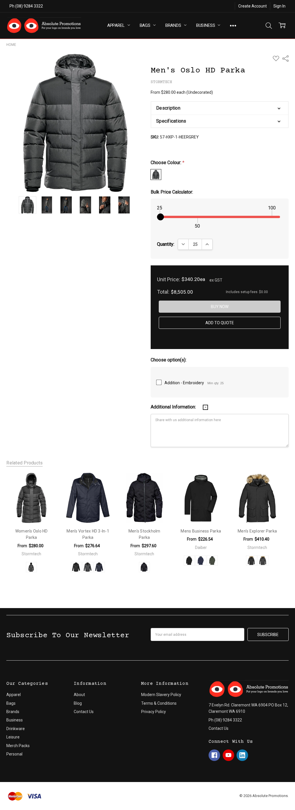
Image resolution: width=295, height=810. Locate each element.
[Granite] (87, 567)
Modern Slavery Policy (161, 694)
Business (206, 25)
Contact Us (84, 711)
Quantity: (165, 244)
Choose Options (31, 511)
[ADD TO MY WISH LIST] (46, 483)
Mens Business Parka (201, 531)
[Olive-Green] (212, 560)
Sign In (279, 6)
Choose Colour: (167, 162)
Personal (14, 754)
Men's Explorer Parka (257, 531)
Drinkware (15, 728)
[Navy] (99, 567)
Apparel (116, 25)
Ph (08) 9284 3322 (26, 6)
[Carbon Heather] (263, 560)
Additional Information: (174, 407)
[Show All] (233, 25)
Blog (78, 703)
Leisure (13, 737)
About (79, 694)
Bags (146, 25)
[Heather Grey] (31, 567)
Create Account (252, 6)
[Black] (76, 567)
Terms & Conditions (159, 703)
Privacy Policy (153, 711)
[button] (219, 108)
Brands (173, 25)
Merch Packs (18, 745)
